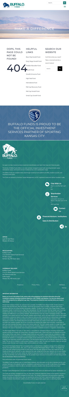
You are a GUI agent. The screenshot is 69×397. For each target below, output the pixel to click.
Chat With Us (56, 184)
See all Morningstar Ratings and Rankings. (14, 356)
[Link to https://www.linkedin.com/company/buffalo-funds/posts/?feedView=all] (66, 227)
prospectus (37, 296)
